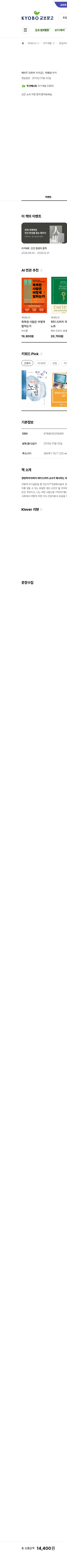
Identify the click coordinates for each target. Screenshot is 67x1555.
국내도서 (32, 43)
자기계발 (47, 43)
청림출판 (25, 78)
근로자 (27, 364)
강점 (55, 364)
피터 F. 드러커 (28, 72)
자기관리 (41, 364)
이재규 (48, 72)
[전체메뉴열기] (25, 30)
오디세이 (59, 30)
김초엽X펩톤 (42, 30)
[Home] (22, 43)
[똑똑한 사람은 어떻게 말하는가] (34, 308)
